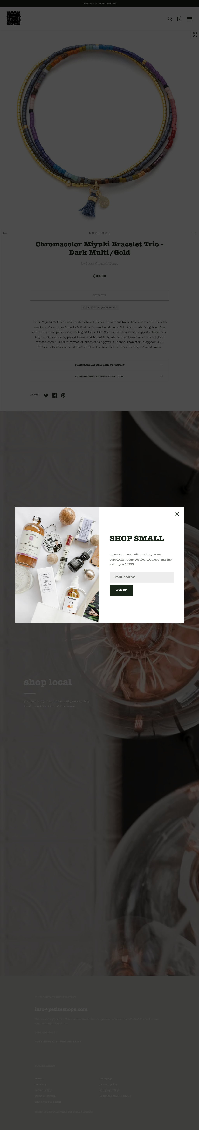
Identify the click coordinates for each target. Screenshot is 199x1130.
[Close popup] (176, 514)
